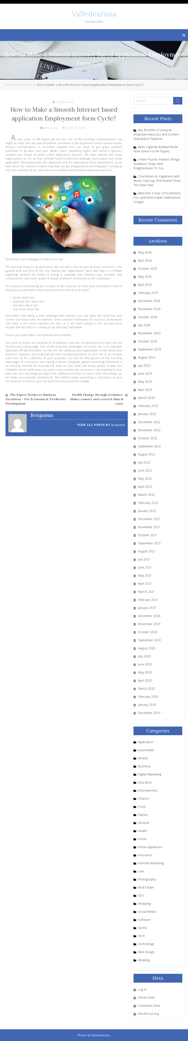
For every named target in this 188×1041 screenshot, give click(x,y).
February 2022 (148, 503)
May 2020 (145, 672)
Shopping (144, 903)
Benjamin (51, 128)
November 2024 (149, 309)
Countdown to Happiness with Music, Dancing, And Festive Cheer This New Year (157, 180)
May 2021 (145, 575)
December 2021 (149, 519)
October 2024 (147, 317)
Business (144, 766)
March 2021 (146, 592)
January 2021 (147, 608)
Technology (146, 944)
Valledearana (94, 13)
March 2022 (146, 495)
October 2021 (147, 535)
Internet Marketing (151, 863)
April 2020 (145, 680)
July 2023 (144, 365)
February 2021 (148, 600)
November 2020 (149, 624)
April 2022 (145, 487)
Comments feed (149, 1006)
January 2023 (147, 414)
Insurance (145, 855)
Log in (142, 989)
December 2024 (149, 301)
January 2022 (147, 511)
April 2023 (145, 390)
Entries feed (146, 997)
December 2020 (149, 616)
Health (142, 831)
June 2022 (145, 470)
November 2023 (149, 333)
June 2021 (145, 567)
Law (141, 871)
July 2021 (144, 559)
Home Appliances (150, 847)
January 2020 (147, 705)
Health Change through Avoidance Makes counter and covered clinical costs (96, 399)
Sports (142, 928)
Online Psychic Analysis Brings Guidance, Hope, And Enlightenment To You (156, 163)
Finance (143, 798)
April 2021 (145, 584)
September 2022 (149, 446)
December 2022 (149, 422)
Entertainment (148, 790)
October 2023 (147, 341)
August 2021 (147, 551)
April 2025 (145, 285)
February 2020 (148, 697)
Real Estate (146, 887)
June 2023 (145, 374)
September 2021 (149, 543)
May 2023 (145, 382)
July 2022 (144, 462)
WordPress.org (148, 1014)
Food (141, 807)
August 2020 (147, 648)
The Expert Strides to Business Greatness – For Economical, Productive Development (36, 399)
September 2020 (149, 640)
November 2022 (149, 430)
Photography (147, 879)
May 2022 (145, 479)
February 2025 (148, 293)
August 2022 (147, 454)
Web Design (146, 952)
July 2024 (144, 325)
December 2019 (149, 713)
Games (143, 815)
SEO (141, 895)
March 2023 (146, 398)
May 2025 (145, 277)
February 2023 (148, 406)
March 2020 (146, 689)
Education (145, 782)
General (143, 823)
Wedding (144, 960)
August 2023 (147, 357)
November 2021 (149, 527)
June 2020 (145, 664)
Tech (141, 936)
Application (65, 102)
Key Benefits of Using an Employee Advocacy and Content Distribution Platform (156, 134)
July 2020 (144, 656)
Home (142, 839)
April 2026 (145, 260)
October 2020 (147, 632)
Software (144, 920)
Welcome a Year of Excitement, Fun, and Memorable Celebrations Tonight (157, 197)
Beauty (143, 758)
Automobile (146, 750)
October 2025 (147, 269)
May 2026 (145, 252)
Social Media (147, 912)
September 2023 (149, 349)
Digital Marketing (149, 774)
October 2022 (147, 438)
